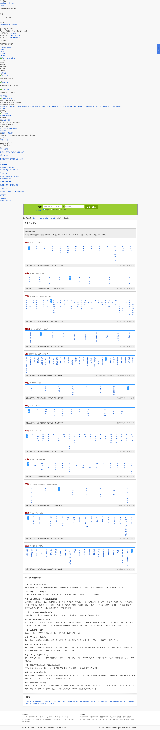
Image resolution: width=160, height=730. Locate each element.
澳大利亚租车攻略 (115, 717)
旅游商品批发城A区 (122, 557)
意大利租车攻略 (85, 719)
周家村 (60, 360)
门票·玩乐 (3, 73)
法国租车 (116, 701)
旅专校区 (57, 361)
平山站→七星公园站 (36, 242)
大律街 (106, 436)
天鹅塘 (79, 411)
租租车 (2, 49)
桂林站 (83, 248)
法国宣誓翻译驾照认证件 (23, 107)
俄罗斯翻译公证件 (54, 107)
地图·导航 (3, 130)
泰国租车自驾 (49, 701)
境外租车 (3, 51)
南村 (85, 435)
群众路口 (36, 553)
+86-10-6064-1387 (15, 37)
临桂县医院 (111, 438)
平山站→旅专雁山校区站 (37, 459)
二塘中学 (79, 361)
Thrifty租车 (65, 717)
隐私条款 (122, 728)
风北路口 (60, 553)
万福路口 (53, 437)
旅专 (88, 301)
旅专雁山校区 (131, 468)
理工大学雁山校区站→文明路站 (39, 354)
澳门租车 (51, 703)
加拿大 (22, 152)
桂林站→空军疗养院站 (37, 273)
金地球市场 (26, 304)
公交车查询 (40, 218)
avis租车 (24, 717)
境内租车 (3, 53)
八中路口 (79, 280)
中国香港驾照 (87, 107)
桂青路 (76, 248)
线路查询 (55, 210)
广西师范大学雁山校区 (126, 526)
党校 (79, 435)
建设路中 (121, 437)
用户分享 (3, 137)
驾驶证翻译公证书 (105, 107)
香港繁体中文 (13, 25)
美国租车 (69, 701)
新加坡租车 (43, 703)
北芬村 (64, 360)
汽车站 (91, 248)
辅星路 (98, 302)
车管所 (45, 389)
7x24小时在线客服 (6, 47)
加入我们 (115, 728)
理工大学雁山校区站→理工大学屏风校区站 (43, 484)
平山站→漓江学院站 (36, 513)
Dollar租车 (56, 717)
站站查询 (48, 210)
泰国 (10, 152)
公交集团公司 (96, 414)
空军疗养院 (129, 281)
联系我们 (108, 728)
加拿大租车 (28, 703)
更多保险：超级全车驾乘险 (8, 128)
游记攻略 (5, 149)
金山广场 (132, 437)
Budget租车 (48, 717)
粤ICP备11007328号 (59, 728)
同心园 (52, 335)
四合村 (97, 465)
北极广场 (46, 553)
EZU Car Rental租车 (69, 719)
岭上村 (100, 436)
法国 (21, 159)
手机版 (2, 5)
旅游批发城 (114, 391)
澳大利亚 (6, 152)
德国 (18, 152)
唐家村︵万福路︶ (69, 441)
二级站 (122, 411)
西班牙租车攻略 (129, 719)
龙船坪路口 (96, 337)
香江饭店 (88, 412)
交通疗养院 (74, 438)
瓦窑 (36, 247)
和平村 (74, 302)
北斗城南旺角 (30, 338)
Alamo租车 (39, 717)
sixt (71, 717)
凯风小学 (59, 437)
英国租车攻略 (107, 719)
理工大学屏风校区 (127, 495)
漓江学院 (131, 520)
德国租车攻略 (127, 717)
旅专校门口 (124, 467)
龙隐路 (102, 302)
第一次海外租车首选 (8, 58)
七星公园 (131, 249)
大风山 (33, 302)
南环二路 (61, 303)
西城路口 (99, 249)
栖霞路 (112, 302)
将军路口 (105, 412)
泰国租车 (36, 703)
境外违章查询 (10, 3)
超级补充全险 (6, 120)
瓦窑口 (44, 248)
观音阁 (51, 552)
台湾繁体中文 (4, 25)
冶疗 (99, 278)
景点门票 (5, 75)
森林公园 (109, 280)
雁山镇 (34, 360)
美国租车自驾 (29, 701)
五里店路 (78, 303)
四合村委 (72, 361)
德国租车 (86, 701)
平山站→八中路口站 (36, 406)
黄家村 (90, 436)
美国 (1, 152)
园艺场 (68, 360)
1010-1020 (12, 33)
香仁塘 (64, 302)
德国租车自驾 (39, 701)
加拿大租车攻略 (96, 719)
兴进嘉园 (89, 280)
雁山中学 (30, 361)
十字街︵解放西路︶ (122, 308)
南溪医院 (60, 249)
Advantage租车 (27, 722)
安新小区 (86, 491)
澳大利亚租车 (77, 701)
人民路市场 (116, 438)
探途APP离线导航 (7, 133)
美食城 (129, 335)
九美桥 (76, 360)
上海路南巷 (118, 337)
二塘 (83, 359)
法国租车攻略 (94, 717)
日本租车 (92, 701)
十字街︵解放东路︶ (119, 308)
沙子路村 (95, 437)
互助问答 (5, 156)
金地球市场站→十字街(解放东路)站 (41, 296)
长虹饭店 (30, 303)
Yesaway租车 (47, 719)
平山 (29, 247)
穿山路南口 (100, 492)
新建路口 (32, 553)
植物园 (38, 360)
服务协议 (135, 728)
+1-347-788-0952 (14, 35)
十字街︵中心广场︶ (115, 254)
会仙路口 (49, 361)
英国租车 (122, 701)
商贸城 (41, 552)
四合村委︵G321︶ (85, 523)
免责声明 (128, 728)
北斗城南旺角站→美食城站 (39, 329)
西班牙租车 (100, 701)
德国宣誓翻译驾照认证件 (7, 107)
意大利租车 (130, 701)
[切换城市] (39, 210)
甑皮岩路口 (37, 304)
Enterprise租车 (36, 719)
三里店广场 (92, 304)
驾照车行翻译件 (116, 107)
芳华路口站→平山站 (36, 546)
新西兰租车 (108, 701)
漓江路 (95, 302)
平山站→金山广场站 (36, 430)
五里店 (31, 389)
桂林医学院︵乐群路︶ (129, 309)
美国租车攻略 (84, 717)
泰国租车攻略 (104, 717)
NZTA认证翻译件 (65, 107)
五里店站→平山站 (35, 383)
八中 (35, 464)
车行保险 (5, 113)
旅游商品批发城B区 (127, 557)
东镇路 (56, 552)
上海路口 (73, 491)
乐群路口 (65, 553)
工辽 (119, 278)
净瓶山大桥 (71, 304)
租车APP (3, 162)
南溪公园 (68, 249)
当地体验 (5, 82)
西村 (64, 435)
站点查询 (63, 210)
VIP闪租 (2, 56)
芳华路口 (27, 553)
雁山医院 (42, 361)
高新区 (85, 302)
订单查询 (3, 3)
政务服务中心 (81, 305)
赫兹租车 (32, 717)
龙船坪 (107, 335)
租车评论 (5, 140)
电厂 (67, 301)
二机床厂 (113, 412)
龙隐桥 (105, 302)
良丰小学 (45, 361)
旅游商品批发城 (54, 306)
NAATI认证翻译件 (76, 107)
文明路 (133, 360)
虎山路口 (127, 437)
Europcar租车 (57, 719)
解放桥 (123, 248)
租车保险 (3, 109)
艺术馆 (126, 302)
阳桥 (107, 247)
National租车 (26, 719)
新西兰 (14, 152)
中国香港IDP (95, 107)
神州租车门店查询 (59, 701)
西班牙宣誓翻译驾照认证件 (40, 107)
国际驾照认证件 (7, 98)
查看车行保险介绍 (5, 115)
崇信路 (52, 248)
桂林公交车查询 (50, 218)
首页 (34, 218)
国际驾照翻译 (4, 96)
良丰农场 (53, 361)
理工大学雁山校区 (26, 365)
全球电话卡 (5, 89)
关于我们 (102, 728)
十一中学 (40, 303)
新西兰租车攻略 (118, 719)
